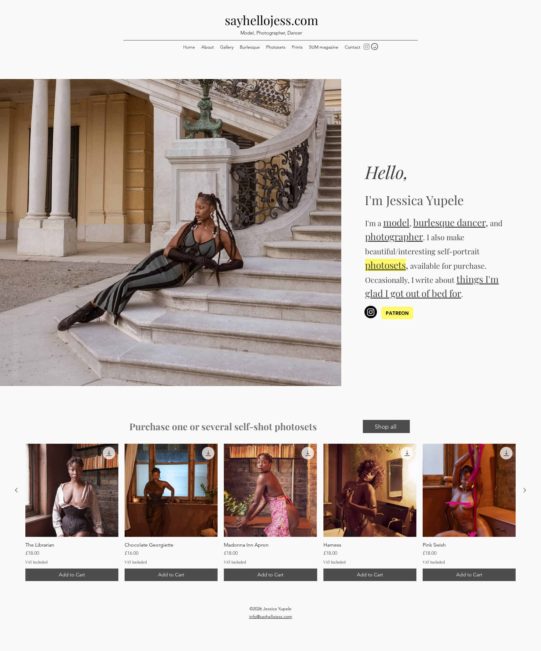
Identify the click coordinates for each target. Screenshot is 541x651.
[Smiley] (374, 46)
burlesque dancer (449, 222)
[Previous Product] (16, 490)
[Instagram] (367, 46)
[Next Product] (524, 490)
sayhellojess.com (271, 20)
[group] (270, 512)
